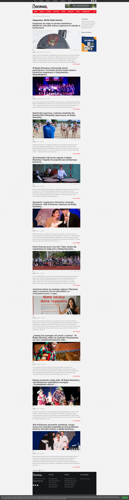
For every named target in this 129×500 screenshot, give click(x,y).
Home (35, 11)
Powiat (49, 11)
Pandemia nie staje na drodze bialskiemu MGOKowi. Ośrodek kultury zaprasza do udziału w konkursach (56, 25)
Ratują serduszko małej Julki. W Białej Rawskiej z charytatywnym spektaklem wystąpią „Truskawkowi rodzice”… (56, 382)
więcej (64, 498)
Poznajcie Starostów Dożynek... (88, 21)
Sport (63, 11)
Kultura (56, 11)
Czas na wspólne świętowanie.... (88, 24)
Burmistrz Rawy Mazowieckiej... (54, 480)
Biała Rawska (39, 52)
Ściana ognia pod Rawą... (69, 486)
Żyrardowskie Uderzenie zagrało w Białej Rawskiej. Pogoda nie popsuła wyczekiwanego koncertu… (55, 159)
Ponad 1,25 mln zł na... (53, 482)
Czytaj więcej (76, 64)
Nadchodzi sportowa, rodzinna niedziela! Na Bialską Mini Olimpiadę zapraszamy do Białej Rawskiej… (54, 115)
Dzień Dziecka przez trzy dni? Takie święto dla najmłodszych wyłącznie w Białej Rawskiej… (54, 248)
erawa (34, 52)
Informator (86, 11)
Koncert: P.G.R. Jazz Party (85, 478)
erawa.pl (34, 16)
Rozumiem (124, 497)
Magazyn (71, 11)
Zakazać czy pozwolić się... (54, 484)
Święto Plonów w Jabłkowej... (88, 26)
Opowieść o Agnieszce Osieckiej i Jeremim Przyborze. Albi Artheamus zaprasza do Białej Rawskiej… (54, 204)
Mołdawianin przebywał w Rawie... (89, 23)
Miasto (42, 11)
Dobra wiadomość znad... (87, 27)
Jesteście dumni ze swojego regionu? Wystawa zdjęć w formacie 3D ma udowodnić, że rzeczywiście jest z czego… (55, 291)
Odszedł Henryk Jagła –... (53, 486)
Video (78, 11)
